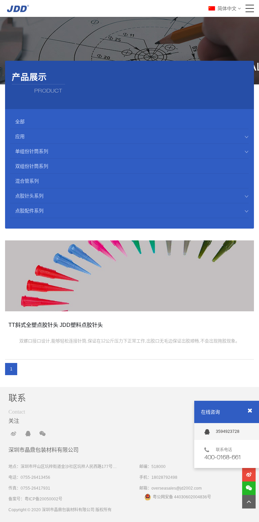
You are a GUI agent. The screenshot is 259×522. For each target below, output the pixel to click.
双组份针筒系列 (31, 166)
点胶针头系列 (29, 196)
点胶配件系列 (29, 210)
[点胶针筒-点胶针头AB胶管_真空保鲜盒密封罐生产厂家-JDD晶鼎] (18, 8)
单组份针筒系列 (31, 151)
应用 (20, 136)
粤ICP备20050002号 (43, 499)
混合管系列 (27, 181)
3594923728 (227, 431)
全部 (20, 121)
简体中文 (228, 8)
